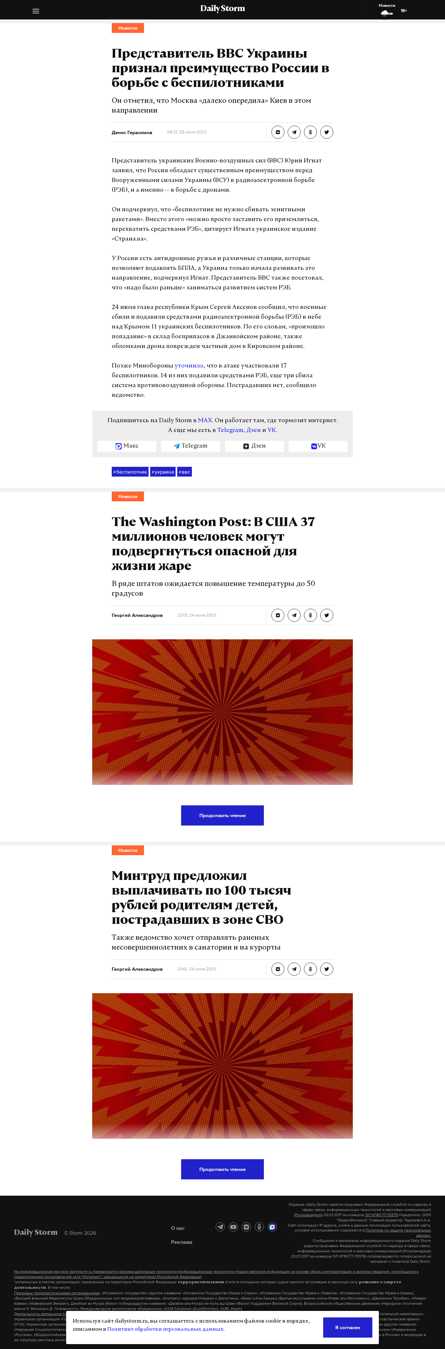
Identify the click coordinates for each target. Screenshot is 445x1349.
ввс (184, 472)
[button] (36, 12)
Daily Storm (222, 9)
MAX (205, 421)
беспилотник (130, 472)
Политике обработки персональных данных (165, 1329)
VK (271, 431)
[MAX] (272, 1226)
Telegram (230, 431)
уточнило (189, 366)
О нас (178, 1228)
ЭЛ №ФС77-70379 (381, 1215)
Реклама (182, 1242)
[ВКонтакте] (246, 1226)
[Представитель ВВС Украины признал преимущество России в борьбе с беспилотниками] (277, 132)
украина (163, 472)
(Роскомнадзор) (308, 1215)
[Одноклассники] (259, 1226)
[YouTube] (233, 1226)
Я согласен (347, 1327)
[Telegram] (220, 1226)
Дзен (253, 431)
